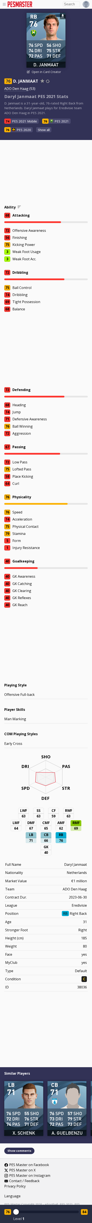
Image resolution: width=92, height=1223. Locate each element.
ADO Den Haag (16, 88)
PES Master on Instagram (29, 1176)
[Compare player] (48, 81)
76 (8, 1212)
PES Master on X (22, 1170)
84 (84, 1212)
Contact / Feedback (24, 1181)
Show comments (19, 1151)
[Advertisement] (46, 173)
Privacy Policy (15, 1186)
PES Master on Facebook (29, 1165)
